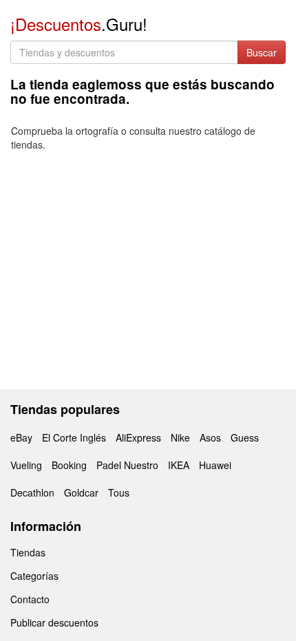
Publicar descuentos (54, 622)
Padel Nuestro (127, 465)
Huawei (215, 465)
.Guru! (78, 24)
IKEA (178, 465)
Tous (118, 492)
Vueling (26, 465)
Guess (245, 437)
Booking (69, 465)
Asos (210, 437)
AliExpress (138, 437)
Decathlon (32, 492)
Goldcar (81, 492)
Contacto (30, 599)
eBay (21, 437)
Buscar (261, 52)
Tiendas (27, 552)
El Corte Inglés (74, 437)
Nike (180, 437)
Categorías (34, 576)
